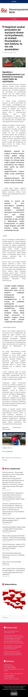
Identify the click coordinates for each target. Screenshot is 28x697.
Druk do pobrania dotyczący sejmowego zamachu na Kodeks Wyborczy (13, 555)
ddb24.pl (10, 448)
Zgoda (14, 693)
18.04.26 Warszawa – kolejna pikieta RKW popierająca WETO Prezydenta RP (14, 520)
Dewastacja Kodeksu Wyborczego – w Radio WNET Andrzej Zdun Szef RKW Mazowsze (13, 529)
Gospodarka (8, 457)
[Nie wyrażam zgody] (26, 690)
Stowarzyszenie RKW (18, 11)
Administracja (16, 457)
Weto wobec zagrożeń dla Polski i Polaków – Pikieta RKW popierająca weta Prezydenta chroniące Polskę (14, 537)
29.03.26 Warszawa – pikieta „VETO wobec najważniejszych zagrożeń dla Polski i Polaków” (13, 546)
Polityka (4, 460)
